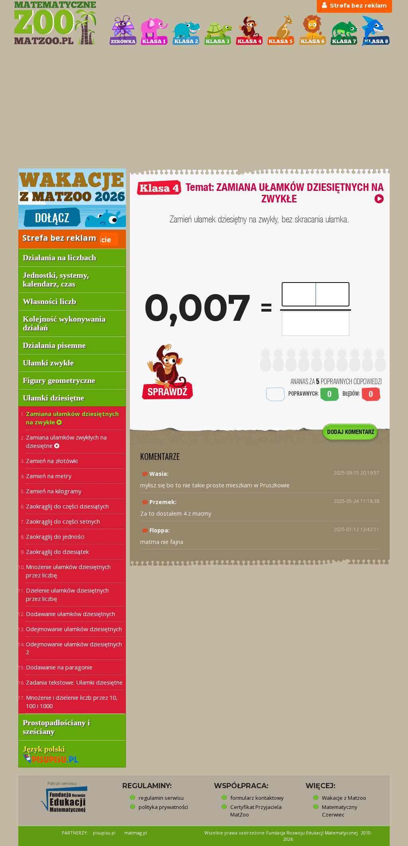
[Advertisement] (204, 108)
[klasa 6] (313, 31)
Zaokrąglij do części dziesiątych (67, 506)
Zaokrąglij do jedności (55, 536)
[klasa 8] (376, 31)
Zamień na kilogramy (53, 491)
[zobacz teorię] (379, 198)
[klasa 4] (249, 31)
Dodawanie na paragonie (59, 667)
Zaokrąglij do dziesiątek (57, 551)
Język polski (45, 748)
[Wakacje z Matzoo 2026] (72, 199)
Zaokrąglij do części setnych (63, 521)
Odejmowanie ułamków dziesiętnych (74, 629)
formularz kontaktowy (257, 797)
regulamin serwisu (161, 797)
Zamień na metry (48, 476)
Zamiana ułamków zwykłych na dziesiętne (66, 441)
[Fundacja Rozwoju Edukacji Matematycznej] (58, 795)
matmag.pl (135, 833)
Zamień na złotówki (52, 461)
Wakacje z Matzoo (344, 797)
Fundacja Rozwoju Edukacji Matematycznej (312, 833)
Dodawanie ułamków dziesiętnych (70, 614)
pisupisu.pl (104, 833)
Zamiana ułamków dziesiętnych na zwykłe (72, 418)
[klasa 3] (218, 31)
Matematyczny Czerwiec (339, 810)
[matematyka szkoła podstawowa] (56, 23)
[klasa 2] (186, 31)
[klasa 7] (344, 31)
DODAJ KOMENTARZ (350, 432)
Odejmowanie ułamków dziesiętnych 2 (74, 648)
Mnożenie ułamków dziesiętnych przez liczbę (68, 571)
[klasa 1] (155, 31)
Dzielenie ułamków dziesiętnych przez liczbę (67, 594)
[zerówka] (123, 31)
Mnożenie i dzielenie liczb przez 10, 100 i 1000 (72, 701)
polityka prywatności (163, 807)
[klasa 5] (281, 31)
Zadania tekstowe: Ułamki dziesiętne (74, 682)
